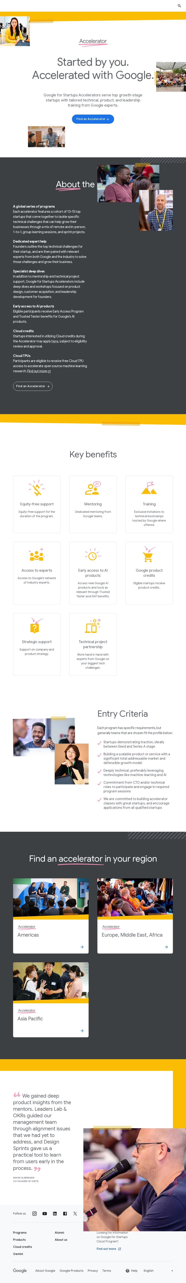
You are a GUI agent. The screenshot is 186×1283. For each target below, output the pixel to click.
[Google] (20, 1271)
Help (134, 1271)
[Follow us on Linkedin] (54, 1213)
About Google (45, 1271)
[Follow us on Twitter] (75, 1213)
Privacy (93, 1271)
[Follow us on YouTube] (44, 1213)
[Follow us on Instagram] (34, 1213)
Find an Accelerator (30, 386)
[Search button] (179, 5)
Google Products (71, 1271)
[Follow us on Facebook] (65, 1213)
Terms (106, 1271)
